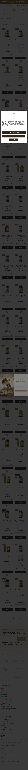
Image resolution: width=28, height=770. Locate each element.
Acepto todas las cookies (14, 132)
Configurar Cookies (13, 139)
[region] (14, 127)
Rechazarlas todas (13, 136)
